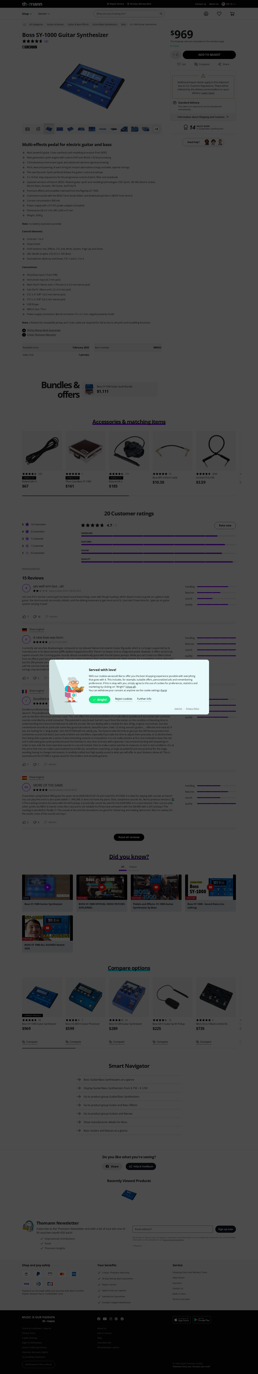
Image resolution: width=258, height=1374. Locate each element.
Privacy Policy (192, 708)
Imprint (178, 708)
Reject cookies (123, 698)
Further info (144, 698)
